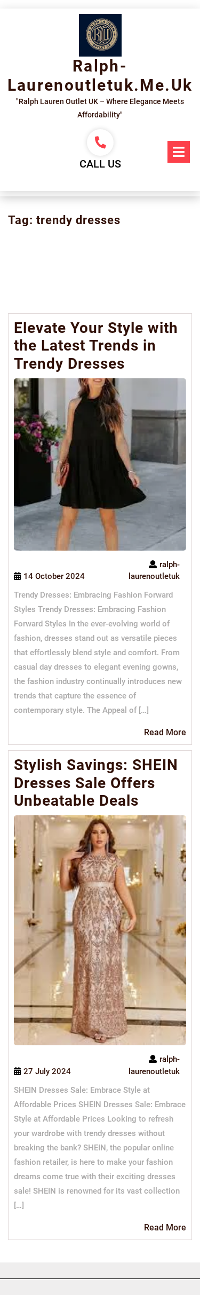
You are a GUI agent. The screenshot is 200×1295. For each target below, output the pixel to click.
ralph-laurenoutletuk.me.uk (100, 75)
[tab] (178, 152)
